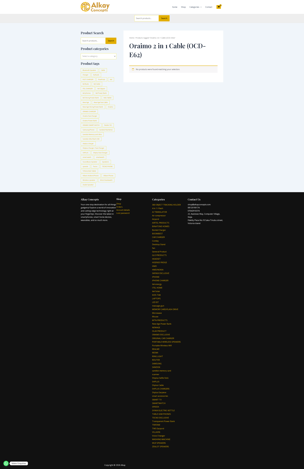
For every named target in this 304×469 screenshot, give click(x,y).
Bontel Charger (159, 230)
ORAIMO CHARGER (89, 111)
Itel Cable (97, 84)
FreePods (101, 79)
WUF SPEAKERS (159, 443)
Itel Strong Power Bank (91, 98)
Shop (183, 7)
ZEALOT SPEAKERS (160, 446)
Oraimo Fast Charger (90, 116)
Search (164, 18)
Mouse (155, 316)
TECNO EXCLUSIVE (160, 417)
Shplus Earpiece (159, 392)
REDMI (155, 352)
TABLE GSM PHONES (161, 414)
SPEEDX (155, 406)
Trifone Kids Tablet (89, 171)
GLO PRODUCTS (159, 255)
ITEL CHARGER (88, 88)
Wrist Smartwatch (106, 180)
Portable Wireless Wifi (162, 345)
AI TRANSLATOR (159, 212)
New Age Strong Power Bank (93, 107)
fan (153, 248)
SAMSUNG (157, 363)
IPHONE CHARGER (160, 280)
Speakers (105, 162)
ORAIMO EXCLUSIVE (161, 334)
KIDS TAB (156, 295)
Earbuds (96, 75)
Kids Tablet (107, 98)
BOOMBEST (157, 233)
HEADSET (156, 259)
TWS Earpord (158, 428)
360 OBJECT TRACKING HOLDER (166, 204)
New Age (86, 102)
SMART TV (157, 399)
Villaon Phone (108, 175)
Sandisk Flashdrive (106, 130)
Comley (155, 241)
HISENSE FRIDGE (159, 262)
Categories (194, 7)
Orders (119, 207)
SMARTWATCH (159, 403)
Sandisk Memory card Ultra (92, 134)
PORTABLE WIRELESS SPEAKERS (166, 342)
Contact (208, 7)
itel (111, 79)
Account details (123, 210)
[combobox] (98, 56)
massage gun (158, 305)
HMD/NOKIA (157, 269)
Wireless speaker (89, 180)
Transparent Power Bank (163, 421)
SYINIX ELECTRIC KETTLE (163, 410)
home (174, 7)
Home (131, 38)
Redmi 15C (108, 125)
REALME (155, 349)
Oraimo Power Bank (90, 121)
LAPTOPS (156, 298)
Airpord (155, 219)
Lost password (122, 213)
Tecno (95, 166)
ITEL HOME (157, 287)
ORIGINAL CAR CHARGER (163, 338)
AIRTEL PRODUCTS (160, 223)
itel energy (157, 284)
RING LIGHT (157, 356)
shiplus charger (88, 143)
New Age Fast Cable (101, 102)
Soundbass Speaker (90, 162)
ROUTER (156, 360)
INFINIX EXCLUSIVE (160, 273)
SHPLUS (85, 153)
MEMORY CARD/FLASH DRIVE (165, 309)
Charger (85, 75)
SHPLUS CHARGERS (160, 388)
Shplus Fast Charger (100, 153)
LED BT (155, 302)
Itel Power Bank (101, 93)
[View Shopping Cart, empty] (218, 7)
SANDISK (156, 367)
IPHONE (155, 277)
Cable (103, 70)
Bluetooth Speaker (89, 70)
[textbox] (97, 56)
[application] (200, 7)
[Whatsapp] (6, 463)
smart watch (87, 157)
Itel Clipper (101, 88)
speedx (85, 166)
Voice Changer (158, 435)
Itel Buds (86, 84)
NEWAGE (156, 327)
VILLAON (156, 432)
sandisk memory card (161, 370)
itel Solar (156, 291)
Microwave (157, 313)
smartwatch (100, 157)
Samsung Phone (88, 130)
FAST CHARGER (88, 79)
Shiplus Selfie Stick (160, 378)
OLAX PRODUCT (159, 331)
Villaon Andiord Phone (91, 175)
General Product (159, 251)
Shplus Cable (158, 385)
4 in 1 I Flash (157, 208)
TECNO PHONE (107, 166)
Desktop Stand (158, 244)
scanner (155, 374)
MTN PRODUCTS (159, 320)
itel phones (87, 93)
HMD (154, 266)
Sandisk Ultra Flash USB (91, 139)
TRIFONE (156, 425)
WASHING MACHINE (161, 439)
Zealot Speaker (88, 185)
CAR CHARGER (158, 237)
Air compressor (159, 215)
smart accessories (160, 396)
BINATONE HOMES (160, 226)
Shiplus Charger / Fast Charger (93, 148)
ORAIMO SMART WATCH (91, 125)
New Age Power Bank (161, 324)
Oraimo (110, 107)
